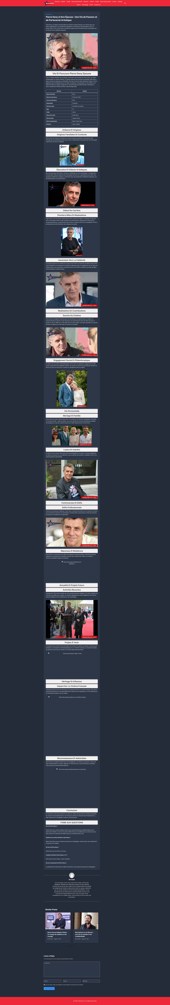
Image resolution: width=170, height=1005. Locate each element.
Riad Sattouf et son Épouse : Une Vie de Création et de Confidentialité (84, 934)
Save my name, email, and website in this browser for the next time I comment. (64, 984)
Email (65, 981)
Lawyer (114, 1)
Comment (47, 963)
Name (46, 981)
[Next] (96, 929)
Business (57, 1)
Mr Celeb (72, 879)
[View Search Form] (125, 3)
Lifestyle (120, 1)
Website (85, 981)
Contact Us (97, 4)
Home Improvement (77, 1)
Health (68, 1)
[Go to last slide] (48, 929)
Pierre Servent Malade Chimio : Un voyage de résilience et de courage (57, 934)
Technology (85, 4)
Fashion (63, 1)
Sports (78, 4)
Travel (91, 4)
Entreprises (49, 14)
